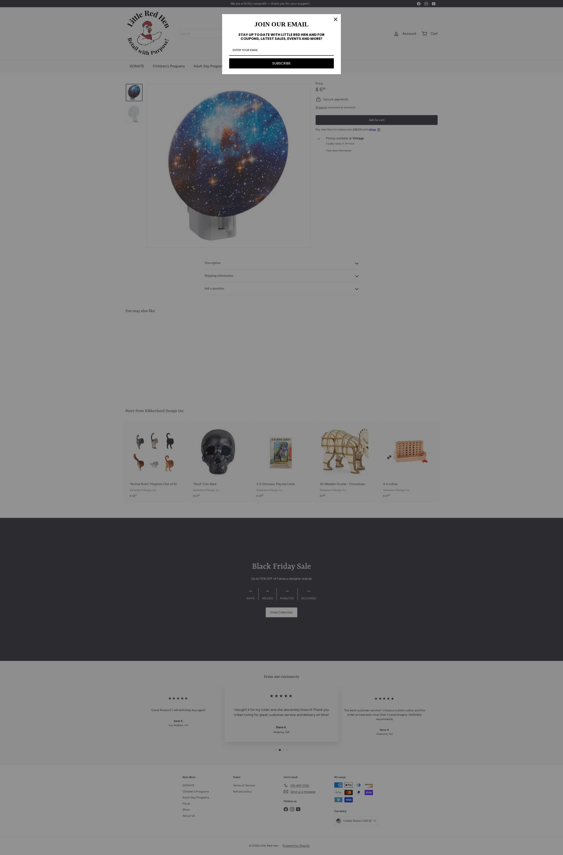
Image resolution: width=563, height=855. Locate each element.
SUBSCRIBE (281, 63)
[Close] (335, 19)
